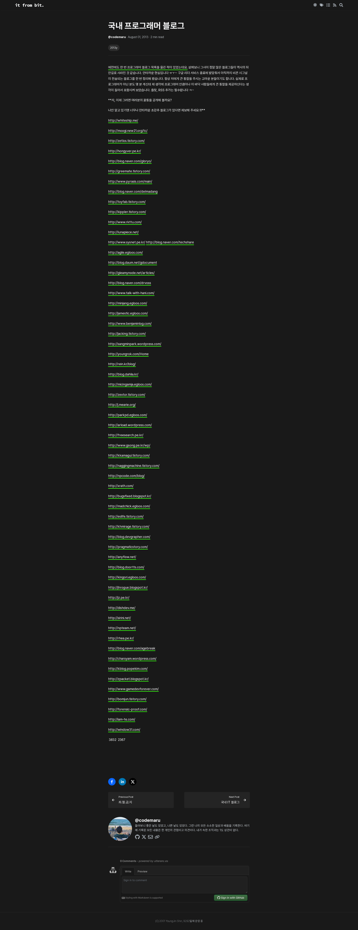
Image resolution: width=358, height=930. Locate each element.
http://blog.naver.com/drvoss (129, 283)
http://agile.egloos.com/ (125, 252)
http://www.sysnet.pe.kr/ (126, 242)
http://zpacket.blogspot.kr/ (128, 679)
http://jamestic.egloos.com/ (128, 313)
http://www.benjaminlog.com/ (130, 323)
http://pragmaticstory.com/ (128, 547)
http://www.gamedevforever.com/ (133, 689)
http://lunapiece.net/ (123, 232)
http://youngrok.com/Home (128, 354)
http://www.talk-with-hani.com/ (131, 293)
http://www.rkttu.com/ (125, 222)
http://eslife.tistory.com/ (126, 516)
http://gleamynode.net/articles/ (131, 273)
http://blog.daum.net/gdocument (132, 262)
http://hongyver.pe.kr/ (124, 151)
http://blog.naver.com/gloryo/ (130, 161)
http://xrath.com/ (121, 486)
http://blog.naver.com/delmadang (133, 191)
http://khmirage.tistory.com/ (128, 526)
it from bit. (29, 5)
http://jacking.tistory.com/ (127, 334)
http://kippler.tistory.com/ (127, 212)
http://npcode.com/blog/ (126, 476)
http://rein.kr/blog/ (122, 364)
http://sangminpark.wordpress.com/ (134, 344)
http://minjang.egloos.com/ (127, 303)
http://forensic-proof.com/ (127, 709)
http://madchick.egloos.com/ (129, 506)
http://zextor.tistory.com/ (126, 394)
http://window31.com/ (124, 729)
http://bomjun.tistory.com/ (127, 699)
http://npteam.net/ (122, 628)
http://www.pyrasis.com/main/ (130, 181)
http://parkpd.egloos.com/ (127, 415)
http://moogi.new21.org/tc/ (127, 130)
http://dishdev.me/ (121, 608)
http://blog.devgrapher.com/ (129, 536)
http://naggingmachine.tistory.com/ (133, 465)
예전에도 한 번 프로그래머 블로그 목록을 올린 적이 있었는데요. (148, 67)
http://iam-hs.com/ (121, 719)
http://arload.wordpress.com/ (130, 425)
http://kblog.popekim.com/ (128, 669)
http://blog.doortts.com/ (126, 567)
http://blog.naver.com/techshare (170, 242)
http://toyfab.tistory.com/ (127, 201)
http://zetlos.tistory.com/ (126, 141)
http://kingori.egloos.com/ (127, 577)
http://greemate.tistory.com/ (129, 171)
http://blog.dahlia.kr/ (123, 374)
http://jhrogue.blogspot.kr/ (128, 587)
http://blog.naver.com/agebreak (131, 648)
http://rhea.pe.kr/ (121, 638)
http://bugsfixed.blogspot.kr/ (129, 496)
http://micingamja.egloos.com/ (130, 384)
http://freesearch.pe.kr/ (125, 435)
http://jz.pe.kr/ (118, 597)
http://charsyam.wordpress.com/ (132, 658)
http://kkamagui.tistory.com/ (129, 455)
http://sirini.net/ (119, 618)
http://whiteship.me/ (123, 120)
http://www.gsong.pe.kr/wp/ (129, 445)
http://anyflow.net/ (122, 557)
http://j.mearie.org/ (122, 405)
